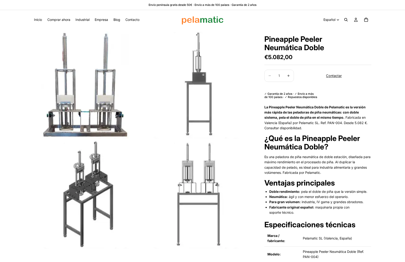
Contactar (334, 76)
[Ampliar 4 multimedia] (198, 194)
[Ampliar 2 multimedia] (198, 84)
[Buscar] (346, 20)
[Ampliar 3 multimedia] (88, 194)
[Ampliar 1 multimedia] (88, 84)
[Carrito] (366, 20)
